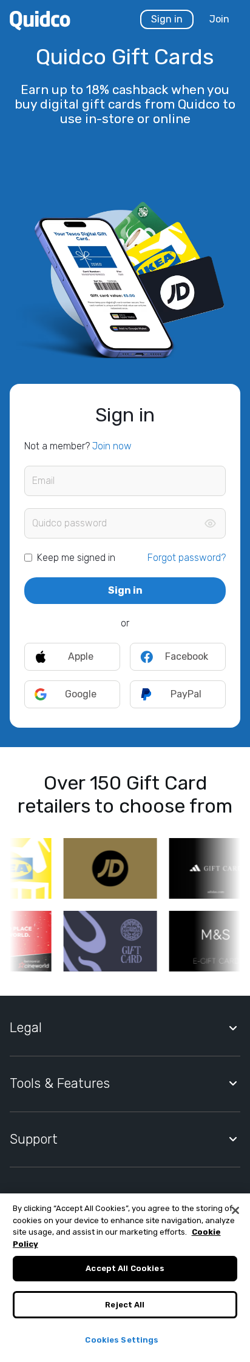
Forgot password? (186, 557)
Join (219, 19)
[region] (125, 1277)
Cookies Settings (121, 1339)
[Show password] (209, 523)
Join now (112, 446)
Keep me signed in (76, 557)
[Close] (235, 1210)
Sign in (167, 19)
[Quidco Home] (40, 19)
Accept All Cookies (125, 1268)
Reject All (124, 1304)
